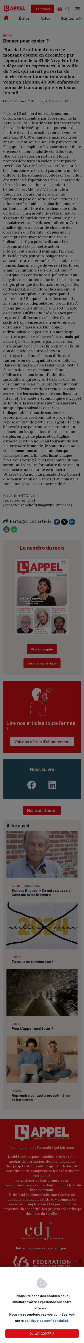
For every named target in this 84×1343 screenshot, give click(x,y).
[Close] (80, 1261)
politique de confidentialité (46, 1320)
